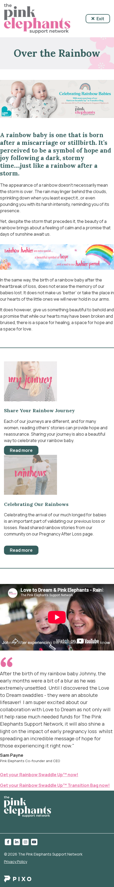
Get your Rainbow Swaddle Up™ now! (39, 775)
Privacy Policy (15, 861)
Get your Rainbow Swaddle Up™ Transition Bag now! (55, 785)
